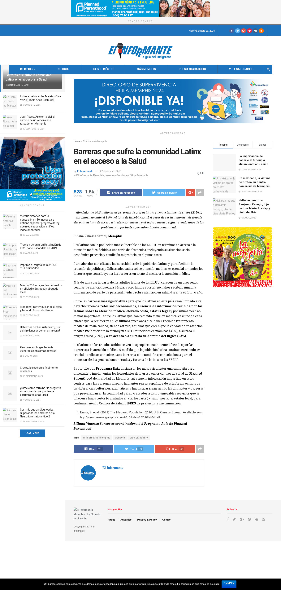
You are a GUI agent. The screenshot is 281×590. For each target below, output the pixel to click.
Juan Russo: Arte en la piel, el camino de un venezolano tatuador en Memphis (37, 120)
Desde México (103, 69)
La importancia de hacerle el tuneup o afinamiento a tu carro (253, 160)
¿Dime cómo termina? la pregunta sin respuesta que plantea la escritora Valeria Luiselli (40, 391)
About (111, 519)
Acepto (229, 583)
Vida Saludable (241, 69)
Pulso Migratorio (192, 69)
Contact (166, 519)
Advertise (126, 519)
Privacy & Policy (147, 519)
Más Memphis (146, 69)
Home (77, 141)
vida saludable (139, 437)
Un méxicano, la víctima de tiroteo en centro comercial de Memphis (254, 182)
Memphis (26, 69)
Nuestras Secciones (117, 175)
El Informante (85, 171)
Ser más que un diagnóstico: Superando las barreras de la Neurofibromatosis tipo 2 (37, 413)
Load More (32, 433)
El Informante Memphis (95, 141)
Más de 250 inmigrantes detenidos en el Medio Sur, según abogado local (41, 289)
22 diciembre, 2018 (110, 171)
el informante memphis (96, 437)
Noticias (64, 69)
